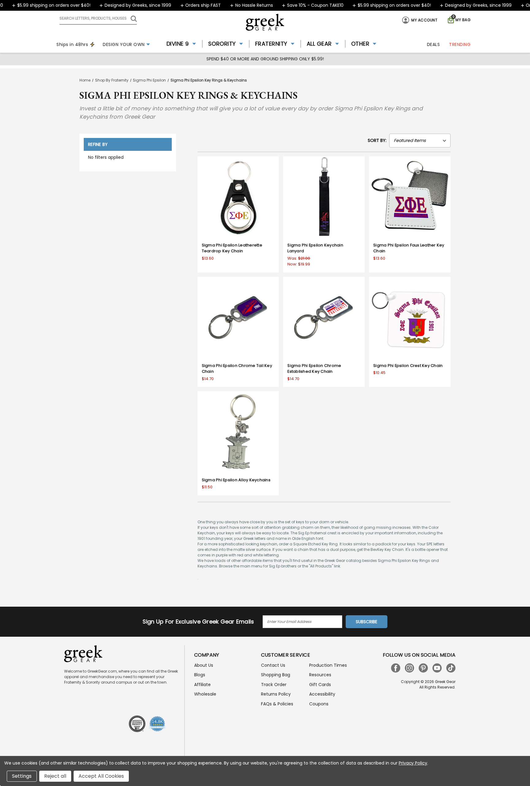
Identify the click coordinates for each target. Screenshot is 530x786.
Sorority (222, 44)
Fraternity (271, 44)
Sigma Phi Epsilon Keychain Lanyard (315, 248)
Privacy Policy (413, 763)
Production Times (328, 665)
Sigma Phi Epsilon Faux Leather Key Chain (408, 248)
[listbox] (420, 140)
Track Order (273, 684)
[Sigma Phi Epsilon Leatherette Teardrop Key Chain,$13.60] (238, 197)
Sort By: (377, 140)
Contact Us (273, 665)
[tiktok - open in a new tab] (450, 668)
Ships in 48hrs (72, 44)
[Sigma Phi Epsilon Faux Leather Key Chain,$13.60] (410, 197)
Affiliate (202, 684)
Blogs (199, 675)
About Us (203, 665)
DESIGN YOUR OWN (124, 44)
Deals (433, 44)
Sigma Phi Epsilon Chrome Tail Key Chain (237, 369)
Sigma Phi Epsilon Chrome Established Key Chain (314, 369)
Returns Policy (276, 694)
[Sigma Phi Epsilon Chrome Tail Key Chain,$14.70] (238, 317)
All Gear (319, 44)
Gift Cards (320, 684)
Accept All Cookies (101, 776)
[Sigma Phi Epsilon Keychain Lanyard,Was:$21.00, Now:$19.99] (324, 197)
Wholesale (205, 694)
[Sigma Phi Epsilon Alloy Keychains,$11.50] (238, 432)
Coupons (318, 704)
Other (360, 44)
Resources (320, 675)
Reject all (55, 776)
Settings (22, 776)
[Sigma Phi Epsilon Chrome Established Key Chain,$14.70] (324, 317)
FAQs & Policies (277, 704)
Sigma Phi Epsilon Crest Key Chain (408, 365)
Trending (459, 44)
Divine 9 (178, 44)
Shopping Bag (275, 675)
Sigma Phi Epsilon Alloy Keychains (236, 480)
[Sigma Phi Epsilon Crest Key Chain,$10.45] (410, 317)
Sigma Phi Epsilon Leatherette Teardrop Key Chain (232, 248)
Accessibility (322, 694)
